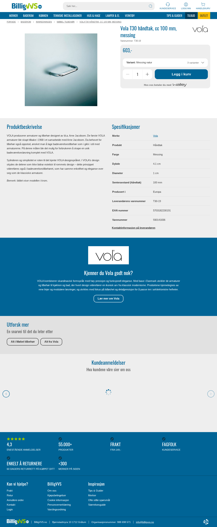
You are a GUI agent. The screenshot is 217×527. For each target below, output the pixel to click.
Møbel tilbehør (66, 22)
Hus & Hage (93, 15)
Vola (155, 135)
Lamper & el (113, 15)
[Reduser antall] (128, 74)
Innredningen (44, 22)
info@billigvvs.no (145, 522)
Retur (10, 495)
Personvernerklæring (59, 504)
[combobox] (165, 62)
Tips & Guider (174, 15)
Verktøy (130, 15)
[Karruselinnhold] (61, 70)
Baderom (28, 15)
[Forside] (27, 6)
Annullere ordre (15, 500)
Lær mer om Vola (108, 298)
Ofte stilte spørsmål (99, 500)
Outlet (204, 15)
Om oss (51, 490)
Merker (13, 15)
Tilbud (191, 15)
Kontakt (11, 504)
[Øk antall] (147, 74)
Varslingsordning (56, 509)
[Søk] (150, 6)
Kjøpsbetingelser (56, 495)
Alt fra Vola (51, 341)
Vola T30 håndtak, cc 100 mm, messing (100, 22)
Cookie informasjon (58, 500)
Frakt (10, 490)
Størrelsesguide (97, 504)
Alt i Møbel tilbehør (23, 341)
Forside (11, 22)
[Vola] (200, 29)
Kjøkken (43, 15)
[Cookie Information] (206, 522)
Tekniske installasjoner (67, 15)
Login (10, 509)
